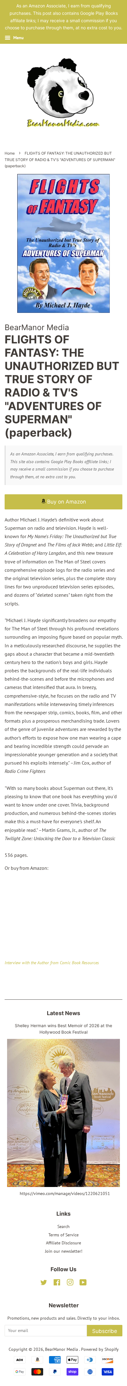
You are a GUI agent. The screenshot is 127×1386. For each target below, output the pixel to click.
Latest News (63, 1013)
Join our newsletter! (63, 1251)
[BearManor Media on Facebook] (56, 1283)
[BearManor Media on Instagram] (70, 1283)
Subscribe (104, 1331)
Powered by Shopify (100, 1349)
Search (63, 1226)
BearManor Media (62, 1349)
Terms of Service (63, 1235)
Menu (18, 37)
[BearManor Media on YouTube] (83, 1283)
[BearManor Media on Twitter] (43, 1283)
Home (10, 153)
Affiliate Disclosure (63, 1243)
